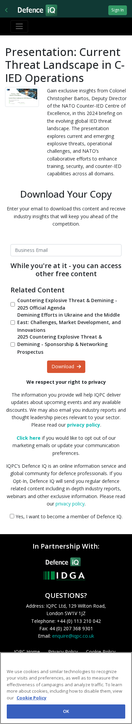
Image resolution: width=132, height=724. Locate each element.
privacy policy (70, 503)
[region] (66, 688)
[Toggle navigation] (19, 26)
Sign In (117, 10)
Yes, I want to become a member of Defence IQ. (68, 516)
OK (66, 711)
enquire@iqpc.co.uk (73, 636)
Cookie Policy (31, 698)
